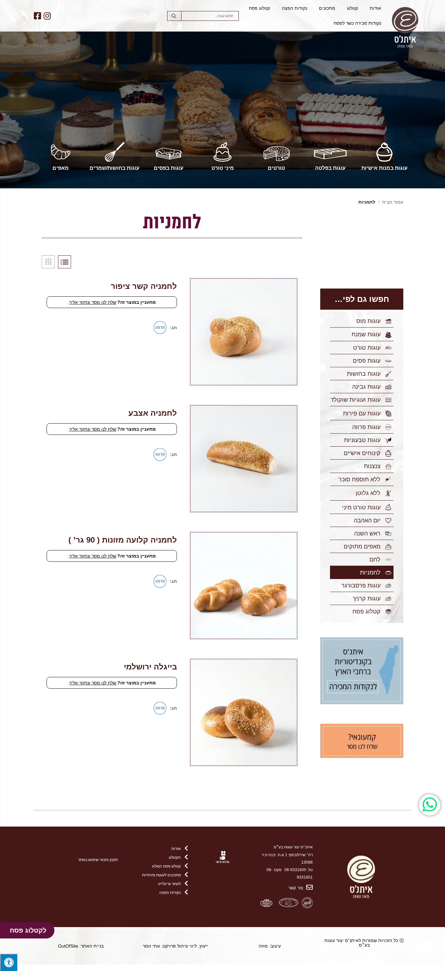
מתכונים (327, 8)
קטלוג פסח (259, 8)
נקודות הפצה (294, 8)
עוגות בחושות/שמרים (114, 168)
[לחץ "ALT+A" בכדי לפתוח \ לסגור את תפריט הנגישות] (8, 962)
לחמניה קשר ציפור (144, 286)
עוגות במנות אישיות (384, 168)
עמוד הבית (392, 202)
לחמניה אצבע (152, 413)
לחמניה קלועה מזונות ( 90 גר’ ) (122, 539)
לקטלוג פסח (28, 930)
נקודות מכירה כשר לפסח (357, 23)
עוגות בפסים (168, 168)
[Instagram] (47, 16)
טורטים (276, 168)
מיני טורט (222, 168)
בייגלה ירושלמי (150, 666)
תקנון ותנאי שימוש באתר (98, 859)
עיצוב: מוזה (270, 946)
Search (174, 16)
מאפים (60, 168)
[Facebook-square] (37, 16)
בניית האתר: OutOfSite (81, 946)
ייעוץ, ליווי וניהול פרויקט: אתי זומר (175, 946)
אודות (375, 8)
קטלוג (352, 8)
